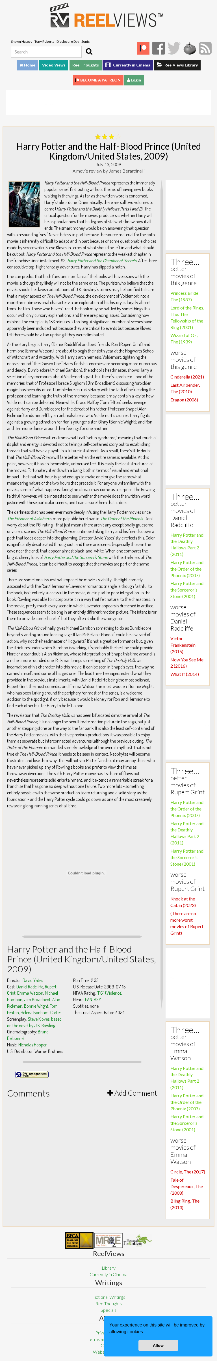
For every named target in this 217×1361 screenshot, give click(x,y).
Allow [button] (158, 1345)
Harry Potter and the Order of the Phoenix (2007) (186, 569)
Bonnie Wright (36, 1006)
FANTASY (93, 999)
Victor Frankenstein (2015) (183, 645)
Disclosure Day (68, 41)
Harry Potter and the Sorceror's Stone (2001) (186, 589)
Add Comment (135, 1093)
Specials (108, 1310)
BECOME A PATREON (100, 80)
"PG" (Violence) (110, 993)
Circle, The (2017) (187, 1171)
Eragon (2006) (184, 399)
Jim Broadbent (37, 999)
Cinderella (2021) (187, 376)
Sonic (85, 41)
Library (109, 1267)
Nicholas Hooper (32, 1045)
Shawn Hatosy (21, 41)
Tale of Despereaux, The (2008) (186, 1186)
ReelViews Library (181, 65)
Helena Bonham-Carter (41, 1012)
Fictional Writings (108, 1297)
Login (135, 80)
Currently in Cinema (131, 65)
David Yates (33, 980)
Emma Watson (30, 993)
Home (29, 65)
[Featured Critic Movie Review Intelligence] (79, 1240)
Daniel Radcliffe (29, 987)
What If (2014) (184, 674)
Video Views (54, 65)
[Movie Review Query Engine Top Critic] (108, 1240)
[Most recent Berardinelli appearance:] (137, 1240)
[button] (146, 1332)
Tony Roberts (44, 41)
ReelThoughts (85, 65)
